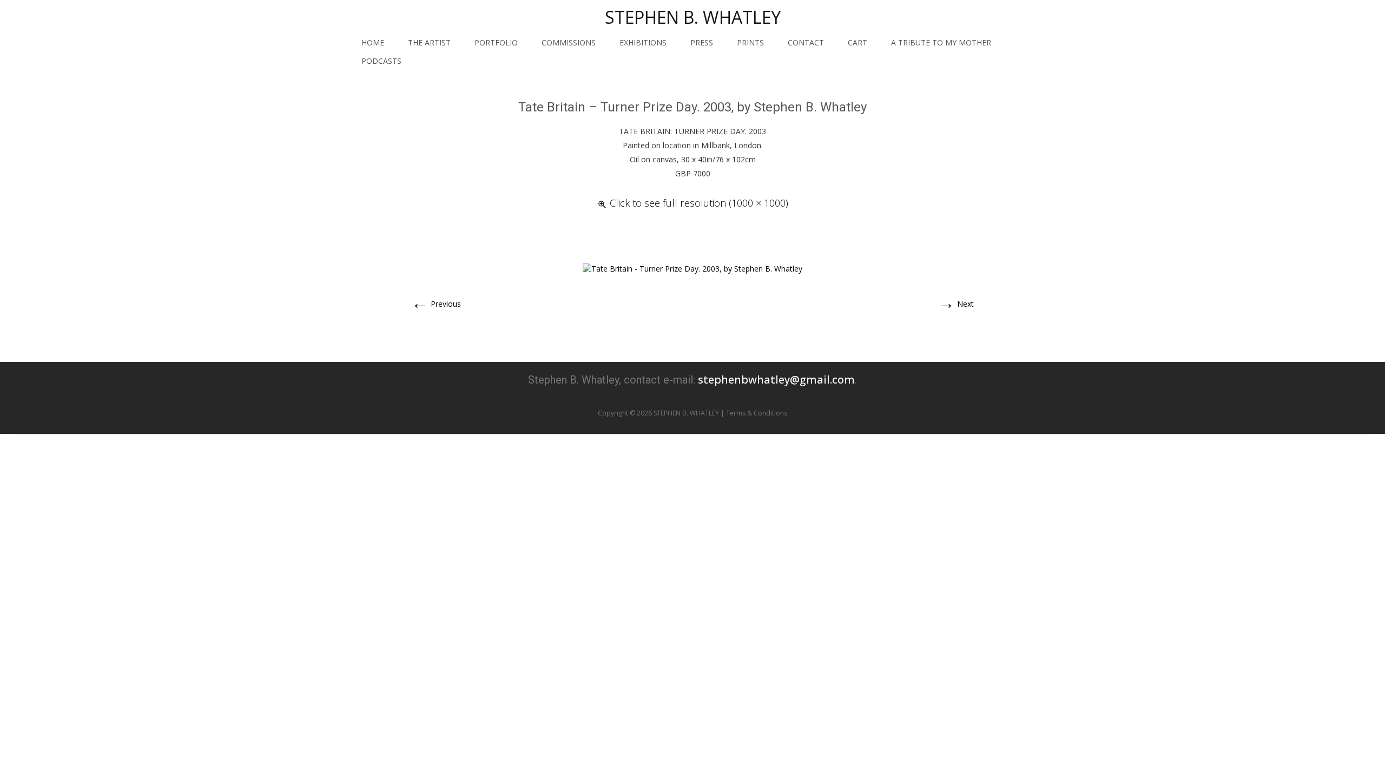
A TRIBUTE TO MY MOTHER (941, 42)
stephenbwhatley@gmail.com (776, 379)
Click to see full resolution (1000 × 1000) (699, 202)
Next (956, 304)
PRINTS (750, 42)
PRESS (701, 42)
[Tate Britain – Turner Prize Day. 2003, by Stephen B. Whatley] (692, 268)
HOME (372, 42)
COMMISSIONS (569, 42)
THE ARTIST (429, 42)
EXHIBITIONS (643, 42)
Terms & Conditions (756, 413)
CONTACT (806, 42)
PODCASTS (381, 61)
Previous (436, 304)
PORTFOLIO (496, 42)
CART (857, 42)
